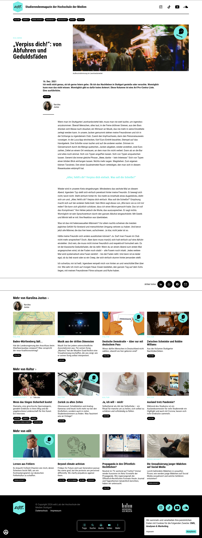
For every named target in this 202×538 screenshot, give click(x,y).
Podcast (91, 480)
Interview (37, 422)
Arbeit (25, 418)
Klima (82, 480)
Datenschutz (41, 510)
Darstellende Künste (22, 422)
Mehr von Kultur (23, 369)
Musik (34, 418)
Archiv (61, 360)
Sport (72, 19)
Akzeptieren (191, 531)
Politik (81, 19)
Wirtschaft (62, 19)
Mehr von (30, 298)
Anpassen (150, 531)
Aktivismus (72, 480)
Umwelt (26, 19)
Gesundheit (50, 19)
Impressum (55, 510)
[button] (16, 323)
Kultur (17, 19)
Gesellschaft (37, 19)
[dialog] (171, 526)
